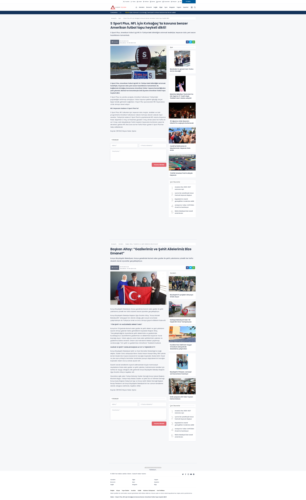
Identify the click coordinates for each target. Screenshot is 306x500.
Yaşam (179, 7)
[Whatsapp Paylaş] (193, 41)
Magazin (172, 7)
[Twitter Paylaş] (190, 41)
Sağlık (155, 7)
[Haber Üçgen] (118, 7)
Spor (165, 7)
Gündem (141, 7)
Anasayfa (113, 18)
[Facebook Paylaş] (187, 41)
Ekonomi (149, 7)
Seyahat (185, 7)
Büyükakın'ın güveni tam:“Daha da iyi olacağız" (142, 12)
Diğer (161, 7)
